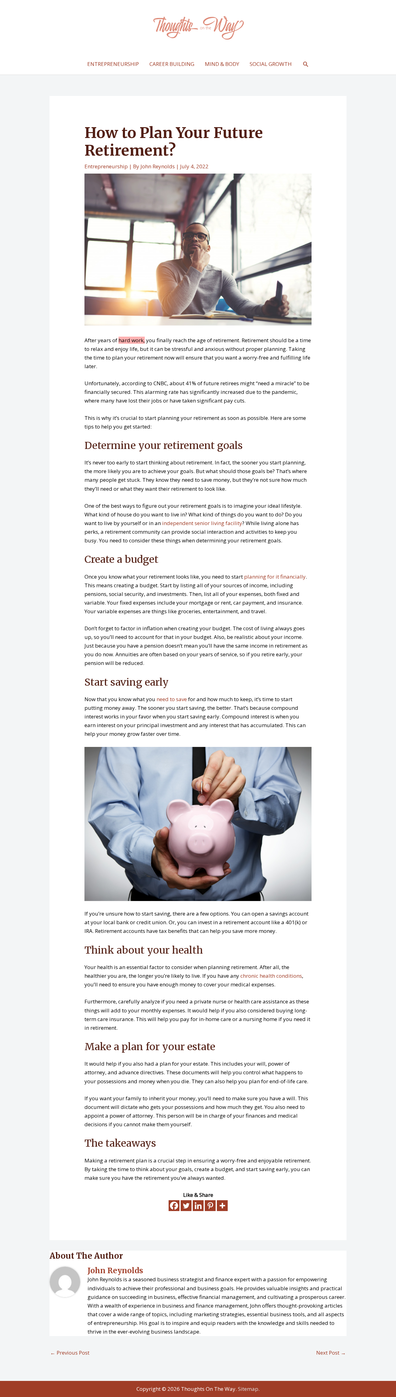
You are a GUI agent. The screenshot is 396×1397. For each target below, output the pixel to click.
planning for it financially (275, 576)
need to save (172, 699)
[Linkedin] (198, 1205)
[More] (222, 1205)
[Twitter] (186, 1205)
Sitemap (248, 1388)
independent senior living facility (202, 523)
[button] (305, 64)
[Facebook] (174, 1205)
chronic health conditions (271, 975)
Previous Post (69, 1352)
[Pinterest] (210, 1205)
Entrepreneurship (106, 166)
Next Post (331, 1352)
